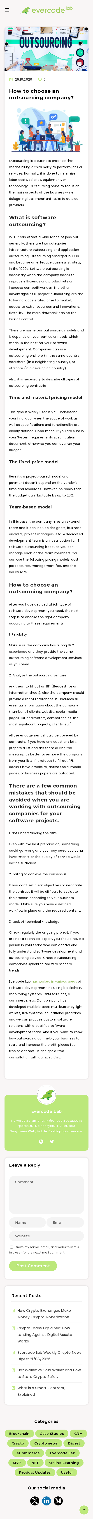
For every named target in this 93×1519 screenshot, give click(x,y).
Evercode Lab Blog (46, 10)
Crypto (18, 1443)
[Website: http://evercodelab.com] (41, 1141)
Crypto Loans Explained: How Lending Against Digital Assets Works (44, 1335)
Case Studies (52, 1433)
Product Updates (35, 1472)
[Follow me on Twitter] (51, 1141)
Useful (67, 1472)
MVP (17, 1463)
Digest (74, 1443)
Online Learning (64, 1463)
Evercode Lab (46, 1111)
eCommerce (28, 1453)
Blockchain (19, 1433)
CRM (78, 1433)
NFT (35, 1463)
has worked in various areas (54, 981)
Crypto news (46, 1443)
